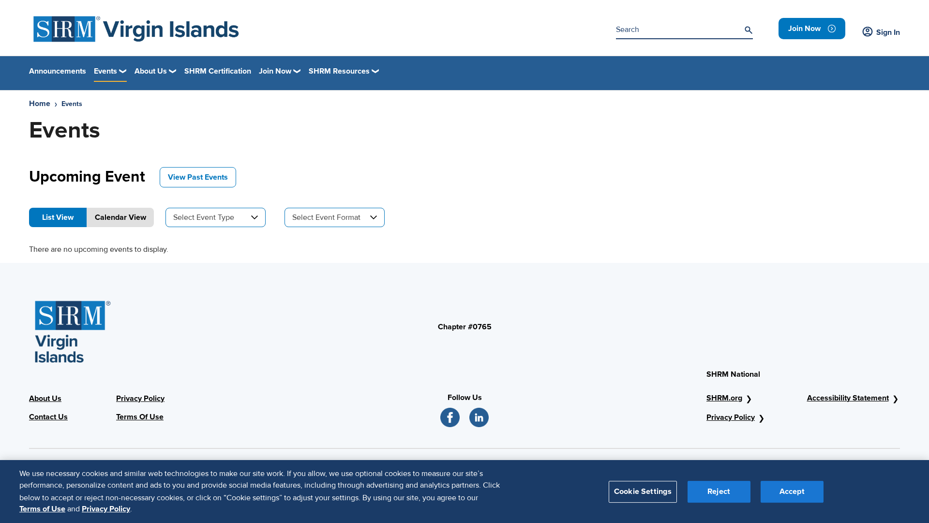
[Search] (748, 30)
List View (58, 217)
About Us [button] (151, 71)
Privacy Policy (140, 398)
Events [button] (105, 71)
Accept (792, 491)
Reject (718, 491)
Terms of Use (42, 509)
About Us (45, 398)
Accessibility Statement (848, 398)
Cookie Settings (643, 491)
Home (39, 104)
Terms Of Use (140, 417)
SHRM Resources (339, 71)
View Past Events (198, 177)
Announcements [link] (57, 71)
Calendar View (120, 217)
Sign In (888, 32)
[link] (812, 28)
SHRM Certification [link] (217, 71)
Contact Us (48, 417)
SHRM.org (724, 398)
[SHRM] (136, 29)
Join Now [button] (275, 71)
